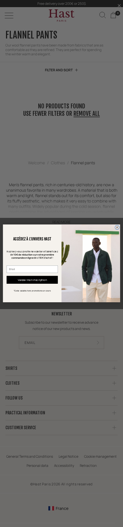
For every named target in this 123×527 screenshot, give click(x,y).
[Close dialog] (117, 227)
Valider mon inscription (32, 279)
